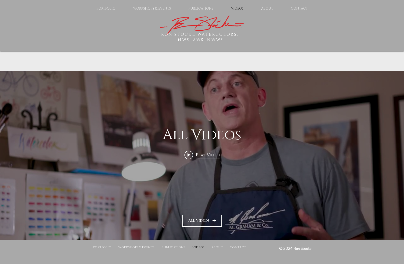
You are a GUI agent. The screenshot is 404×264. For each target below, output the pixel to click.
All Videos (198, 220)
